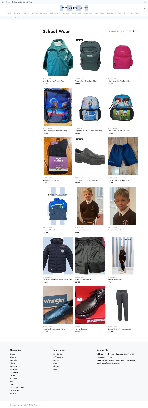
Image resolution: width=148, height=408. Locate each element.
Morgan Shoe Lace (81, 329)
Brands (12, 354)
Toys (11, 381)
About (55, 363)
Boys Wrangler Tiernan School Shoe (86, 180)
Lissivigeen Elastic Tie (115, 230)
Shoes (12, 384)
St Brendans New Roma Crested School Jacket (57, 279)
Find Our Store (58, 354)
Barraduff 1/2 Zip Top (50, 230)
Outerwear (13, 366)
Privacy (55, 369)
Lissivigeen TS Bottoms (115, 279)
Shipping (56, 366)
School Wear (47, 79)
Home (12, 18)
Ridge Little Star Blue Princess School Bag (88, 131)
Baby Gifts (13, 360)
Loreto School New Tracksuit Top (53, 81)
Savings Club (14, 375)
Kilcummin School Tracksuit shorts (118, 180)
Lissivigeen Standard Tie (83, 230)
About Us (13, 393)
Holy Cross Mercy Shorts (83, 279)
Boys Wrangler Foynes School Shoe (54, 329)
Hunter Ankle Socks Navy (51, 180)
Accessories (14, 378)
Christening (14, 369)
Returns (56, 360)
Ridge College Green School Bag (86, 81)
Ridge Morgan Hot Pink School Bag (119, 81)
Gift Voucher (14, 390)
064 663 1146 (26, 2)
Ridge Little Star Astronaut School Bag (55, 131)
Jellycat (12, 363)
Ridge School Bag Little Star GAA (118, 131)
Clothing (13, 357)
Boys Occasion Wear (17, 387)
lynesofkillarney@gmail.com (111, 363)
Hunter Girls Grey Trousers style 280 (119, 329)
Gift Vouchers (58, 357)
